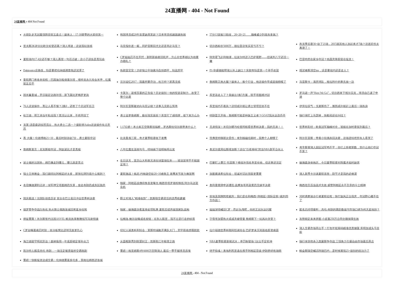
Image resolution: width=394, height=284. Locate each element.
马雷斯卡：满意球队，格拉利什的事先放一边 (326, 81)
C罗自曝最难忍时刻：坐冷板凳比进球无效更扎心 (53, 230)
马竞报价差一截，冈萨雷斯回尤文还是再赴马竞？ (150, 46)
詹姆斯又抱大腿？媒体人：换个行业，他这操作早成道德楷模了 (248, 81)
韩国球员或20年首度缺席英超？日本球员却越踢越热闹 (153, 34)
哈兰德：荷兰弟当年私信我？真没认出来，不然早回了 (56, 115)
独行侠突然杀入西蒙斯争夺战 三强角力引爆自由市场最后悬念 (336, 241)
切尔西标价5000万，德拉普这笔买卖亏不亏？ (237, 46)
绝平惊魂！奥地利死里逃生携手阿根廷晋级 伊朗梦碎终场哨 (245, 250)
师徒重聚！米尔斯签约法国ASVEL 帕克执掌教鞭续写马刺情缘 (60, 218)
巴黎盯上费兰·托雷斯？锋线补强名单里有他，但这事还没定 (246, 162)
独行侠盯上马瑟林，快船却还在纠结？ (322, 115)
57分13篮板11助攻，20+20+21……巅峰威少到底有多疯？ (244, 34)
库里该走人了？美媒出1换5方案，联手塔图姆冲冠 (240, 95)
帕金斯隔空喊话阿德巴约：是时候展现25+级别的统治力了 (334, 250)
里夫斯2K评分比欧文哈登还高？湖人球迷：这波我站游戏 (57, 46)
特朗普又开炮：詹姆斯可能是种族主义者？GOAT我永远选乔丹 (247, 115)
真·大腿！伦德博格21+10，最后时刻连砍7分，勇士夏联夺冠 (59, 138)
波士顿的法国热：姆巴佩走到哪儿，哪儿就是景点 (53, 162)
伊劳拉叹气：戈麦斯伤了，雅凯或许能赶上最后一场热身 (333, 106)
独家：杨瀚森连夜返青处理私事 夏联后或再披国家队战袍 (154, 209)
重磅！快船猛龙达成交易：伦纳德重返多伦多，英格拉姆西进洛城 (63, 260)
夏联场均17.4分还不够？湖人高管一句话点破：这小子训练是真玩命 (64, 59)
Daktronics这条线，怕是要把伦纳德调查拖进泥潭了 (53, 70)
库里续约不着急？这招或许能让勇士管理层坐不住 (240, 106)
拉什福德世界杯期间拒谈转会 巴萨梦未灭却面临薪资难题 (244, 230)
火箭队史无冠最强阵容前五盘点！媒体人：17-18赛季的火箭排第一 (63, 34)
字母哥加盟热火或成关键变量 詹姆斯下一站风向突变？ (243, 218)
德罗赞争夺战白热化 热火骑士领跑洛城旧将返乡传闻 (55, 209)
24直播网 (187, 273)
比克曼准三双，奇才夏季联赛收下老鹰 (143, 138)
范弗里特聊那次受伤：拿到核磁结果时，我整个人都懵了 (244, 138)
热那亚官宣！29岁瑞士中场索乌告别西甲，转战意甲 (151, 70)
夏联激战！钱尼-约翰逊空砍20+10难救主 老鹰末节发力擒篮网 (157, 173)
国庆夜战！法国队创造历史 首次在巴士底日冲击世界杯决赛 (59, 198)
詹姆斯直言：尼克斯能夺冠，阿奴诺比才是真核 (52, 149)
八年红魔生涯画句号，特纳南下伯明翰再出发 (147, 149)
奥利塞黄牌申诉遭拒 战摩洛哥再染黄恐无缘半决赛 (240, 185)
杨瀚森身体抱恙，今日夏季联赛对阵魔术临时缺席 (329, 162)
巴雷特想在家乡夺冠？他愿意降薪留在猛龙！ (326, 59)
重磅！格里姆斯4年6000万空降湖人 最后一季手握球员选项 (155, 250)
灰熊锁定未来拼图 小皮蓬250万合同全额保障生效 (329, 218)
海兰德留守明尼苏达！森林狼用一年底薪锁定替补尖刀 (56, 241)
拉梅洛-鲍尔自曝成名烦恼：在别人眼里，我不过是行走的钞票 (157, 218)
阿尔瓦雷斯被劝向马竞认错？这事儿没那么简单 (149, 106)
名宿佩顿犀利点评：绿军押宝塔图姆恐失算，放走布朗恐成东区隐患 (64, 185)
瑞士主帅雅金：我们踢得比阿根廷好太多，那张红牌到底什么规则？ (64, 173)
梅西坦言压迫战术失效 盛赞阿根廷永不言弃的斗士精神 (332, 185)
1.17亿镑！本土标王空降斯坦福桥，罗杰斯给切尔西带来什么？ (158, 126)
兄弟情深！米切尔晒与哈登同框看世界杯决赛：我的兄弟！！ (246, 126)
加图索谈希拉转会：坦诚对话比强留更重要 (236, 173)
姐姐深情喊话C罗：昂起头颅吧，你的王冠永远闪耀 (241, 209)
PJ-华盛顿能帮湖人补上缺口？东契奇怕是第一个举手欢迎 (244, 70)
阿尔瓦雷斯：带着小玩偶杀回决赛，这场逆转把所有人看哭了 (336, 138)
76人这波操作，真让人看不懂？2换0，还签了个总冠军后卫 (58, 106)
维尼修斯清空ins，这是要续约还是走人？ (324, 70)
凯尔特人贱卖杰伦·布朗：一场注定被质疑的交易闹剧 (55, 250)
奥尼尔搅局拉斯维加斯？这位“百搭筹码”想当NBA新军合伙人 (246, 149)
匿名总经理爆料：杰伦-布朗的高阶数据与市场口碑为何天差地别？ (339, 209)
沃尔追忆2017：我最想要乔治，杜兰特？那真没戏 (150, 81)
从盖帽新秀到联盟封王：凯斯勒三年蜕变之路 (147, 241)
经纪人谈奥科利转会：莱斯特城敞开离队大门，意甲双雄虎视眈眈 (160, 230)
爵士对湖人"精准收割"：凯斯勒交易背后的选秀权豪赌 (152, 198)
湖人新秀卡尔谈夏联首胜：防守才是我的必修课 (328, 173)
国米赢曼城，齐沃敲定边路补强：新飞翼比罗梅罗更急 (56, 95)
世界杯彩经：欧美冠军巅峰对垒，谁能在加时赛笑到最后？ (335, 126)
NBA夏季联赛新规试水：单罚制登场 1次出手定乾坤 (241, 241)
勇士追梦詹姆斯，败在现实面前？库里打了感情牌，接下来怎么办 (160, 115)
